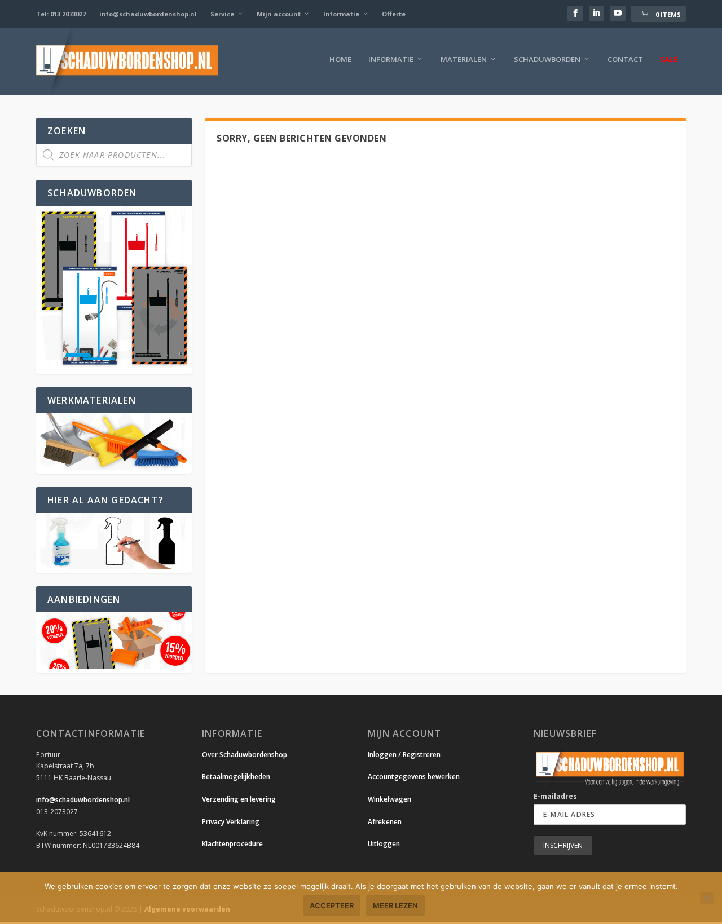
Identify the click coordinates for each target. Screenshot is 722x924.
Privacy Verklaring (230, 821)
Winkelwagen (389, 799)
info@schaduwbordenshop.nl (148, 14)
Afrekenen (385, 821)
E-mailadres (555, 796)
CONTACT (625, 59)
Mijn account (279, 14)
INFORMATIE (390, 59)
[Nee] (707, 898)
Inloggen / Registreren (404, 754)
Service (222, 14)
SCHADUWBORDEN (547, 59)
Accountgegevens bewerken (414, 776)
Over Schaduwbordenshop (244, 754)
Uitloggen (384, 843)
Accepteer (332, 905)
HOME (340, 59)
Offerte (394, 14)
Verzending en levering (239, 799)
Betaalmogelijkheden (236, 776)
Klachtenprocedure (232, 843)
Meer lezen (395, 905)
